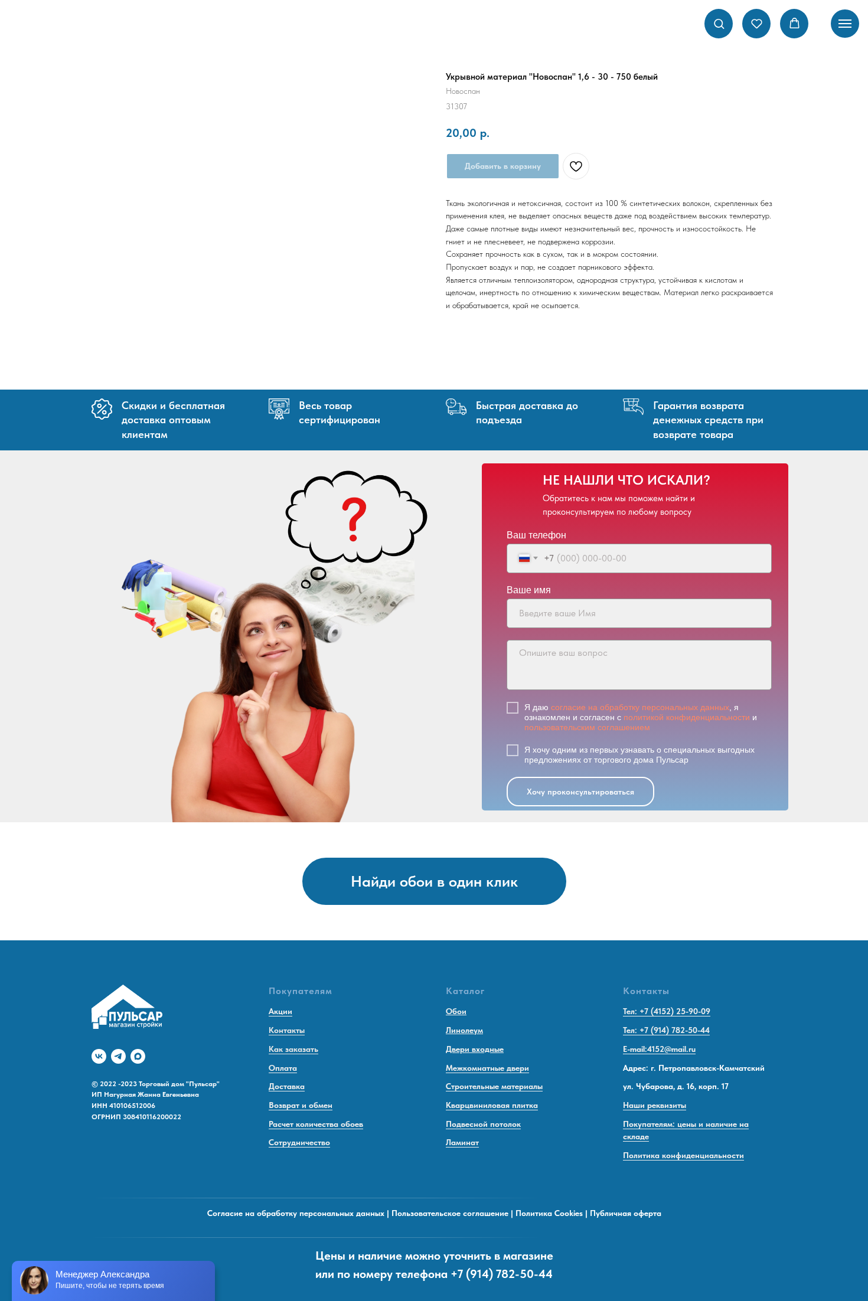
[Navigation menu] (844, 23)
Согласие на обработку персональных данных (295, 1213)
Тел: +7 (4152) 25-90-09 (666, 1011)
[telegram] (118, 1056)
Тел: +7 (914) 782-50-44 (666, 1030)
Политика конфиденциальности (683, 1155)
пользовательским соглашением (587, 727)
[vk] (99, 1056)
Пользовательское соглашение (449, 1213)
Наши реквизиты (654, 1105)
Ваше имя (529, 590)
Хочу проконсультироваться (580, 791)
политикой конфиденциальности (687, 717)
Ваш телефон (536, 535)
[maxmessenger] (137, 1056)
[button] (719, 23)
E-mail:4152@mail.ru (659, 1049)
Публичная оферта (625, 1213)
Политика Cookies (549, 1213)
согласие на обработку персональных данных (640, 707)
